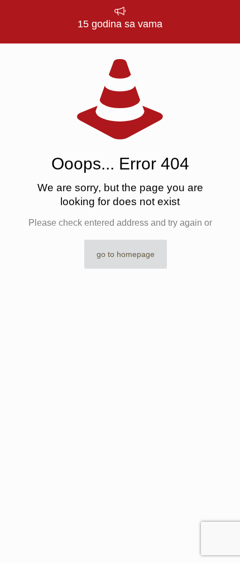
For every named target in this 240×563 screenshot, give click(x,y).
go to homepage (126, 254)
